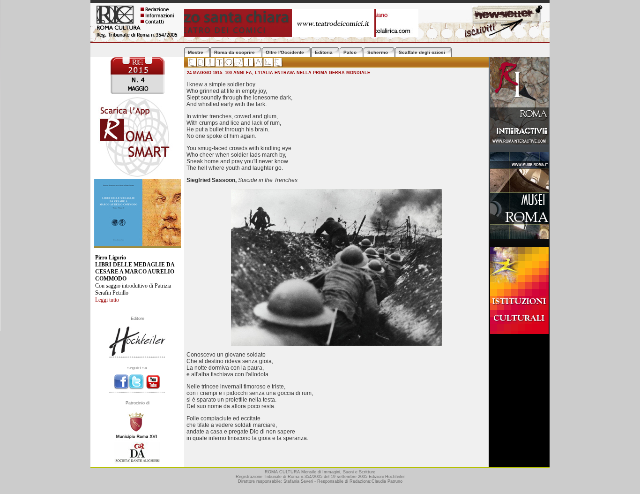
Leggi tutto (107, 299)
